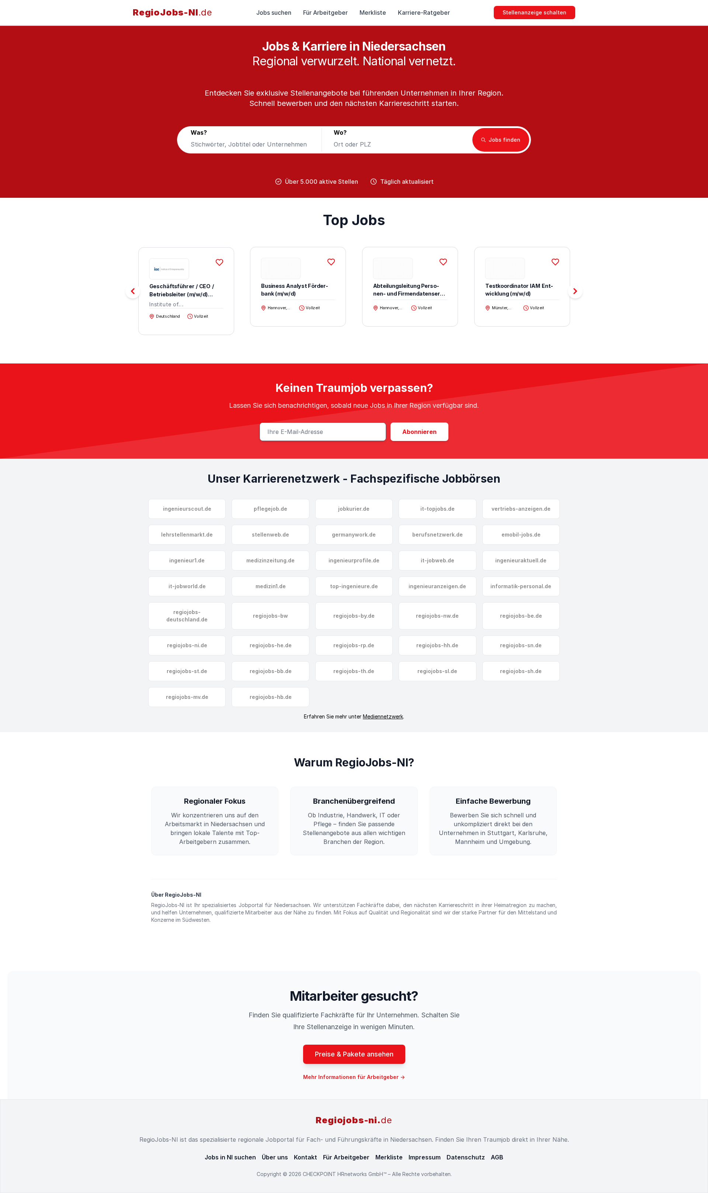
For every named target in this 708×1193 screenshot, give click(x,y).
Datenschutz (466, 1157)
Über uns (275, 1157)
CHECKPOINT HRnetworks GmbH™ (345, 1174)
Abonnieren (419, 431)
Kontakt (305, 1157)
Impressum (425, 1157)
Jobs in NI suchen (230, 1157)
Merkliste (373, 12)
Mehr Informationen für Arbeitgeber (354, 1077)
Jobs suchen (273, 12)
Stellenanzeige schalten (534, 12)
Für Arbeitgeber (325, 12)
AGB (497, 1157)
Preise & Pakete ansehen (354, 1054)
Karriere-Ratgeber (424, 12)
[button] (575, 291)
